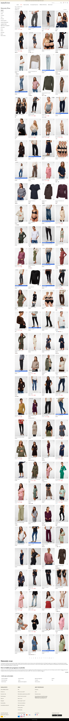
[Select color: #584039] (56, 353)
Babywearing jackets (38, 678)
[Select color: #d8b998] (55, 611)
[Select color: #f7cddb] (15, 503)
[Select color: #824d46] (16, 353)
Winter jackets (37, 681)
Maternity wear (19, 6)
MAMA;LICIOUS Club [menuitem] (43, 4)
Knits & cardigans (4, 678)
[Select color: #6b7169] (16, 52)
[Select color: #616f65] (58, 611)
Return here (20, 698)
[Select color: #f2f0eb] (32, 95)
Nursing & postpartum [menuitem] (34, 4)
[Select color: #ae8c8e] (29, 52)
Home (16, 6)
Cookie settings (34, 719)
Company (36, 689)
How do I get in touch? (21, 700)
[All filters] (17, 9)
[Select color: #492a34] (16, 160)
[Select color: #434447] (56, 611)
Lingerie (53, 678)
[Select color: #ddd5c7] (31, 52)
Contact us (3, 691)
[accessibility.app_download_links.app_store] (59, 716)
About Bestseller (39, 687)
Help (19, 687)
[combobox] (63, 10)
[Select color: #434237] (42, 95)
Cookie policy (20, 709)
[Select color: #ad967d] (16, 331)
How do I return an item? (22, 696)
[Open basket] (67, 2)
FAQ (18, 689)
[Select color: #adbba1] (33, 52)
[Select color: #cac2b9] (18, 396)
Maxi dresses (3, 681)
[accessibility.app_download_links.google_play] (54, 716)
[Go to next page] (53, 658)
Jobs (36, 691)
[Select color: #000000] (55, 30)
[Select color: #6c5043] (43, 95)
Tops (52, 680)
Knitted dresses (21, 678)
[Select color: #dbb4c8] (16, 589)
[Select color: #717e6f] (16, 396)
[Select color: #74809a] (30, 503)
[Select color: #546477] (28, 654)
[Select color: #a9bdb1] (55, 503)
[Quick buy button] (26, 26)
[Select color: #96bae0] (56, 503)
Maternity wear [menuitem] (26, 4)
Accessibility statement (5, 705)
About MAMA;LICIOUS (4, 689)
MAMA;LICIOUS (4, 687)
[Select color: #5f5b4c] (57, 353)
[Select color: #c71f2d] (59, 331)
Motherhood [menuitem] (50, 4)
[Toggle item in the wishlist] (26, 11)
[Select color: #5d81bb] (57, 331)
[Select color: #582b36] (55, 203)
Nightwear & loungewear (22, 681)
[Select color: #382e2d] (56, 30)
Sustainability (3, 703)
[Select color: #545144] (15, 353)
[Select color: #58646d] (28, 52)
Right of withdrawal (21, 705)
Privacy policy (20, 707)
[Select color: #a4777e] (31, 503)
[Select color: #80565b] (58, 353)
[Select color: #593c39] (56, 203)
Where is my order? (21, 691)
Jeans (19, 680)
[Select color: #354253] (15, 589)
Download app (3, 696)
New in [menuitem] (18, 4)
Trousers (36, 680)
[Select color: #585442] (44, 203)
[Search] (61, 3)
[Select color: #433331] (59, 611)
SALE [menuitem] (21, 4)
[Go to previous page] (29, 658)
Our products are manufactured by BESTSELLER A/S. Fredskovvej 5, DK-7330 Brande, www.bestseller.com (41, 697)
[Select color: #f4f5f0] (28, 246)
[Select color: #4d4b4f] (15, 138)
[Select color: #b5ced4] (16, 503)
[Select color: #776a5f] (43, 546)
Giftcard (2, 698)
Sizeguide (2, 700)
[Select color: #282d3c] (31, 95)
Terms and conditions (21, 703)
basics (63, 669)
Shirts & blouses (4, 680)
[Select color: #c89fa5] (32, 52)
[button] (21, 19)
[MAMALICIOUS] (5, 3)
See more (66, 672)
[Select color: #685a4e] (33, 654)
